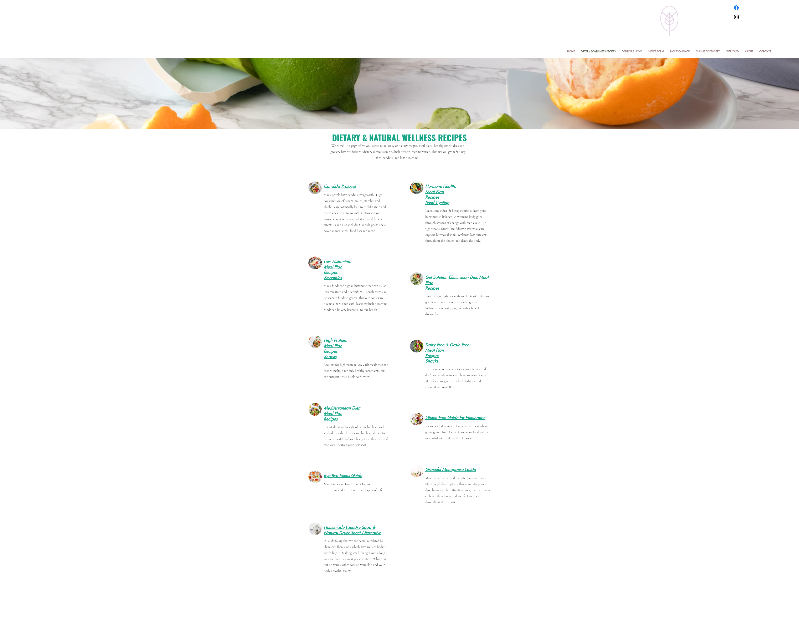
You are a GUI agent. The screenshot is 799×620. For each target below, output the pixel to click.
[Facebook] (736, 8)
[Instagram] (736, 17)
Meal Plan (434, 191)
